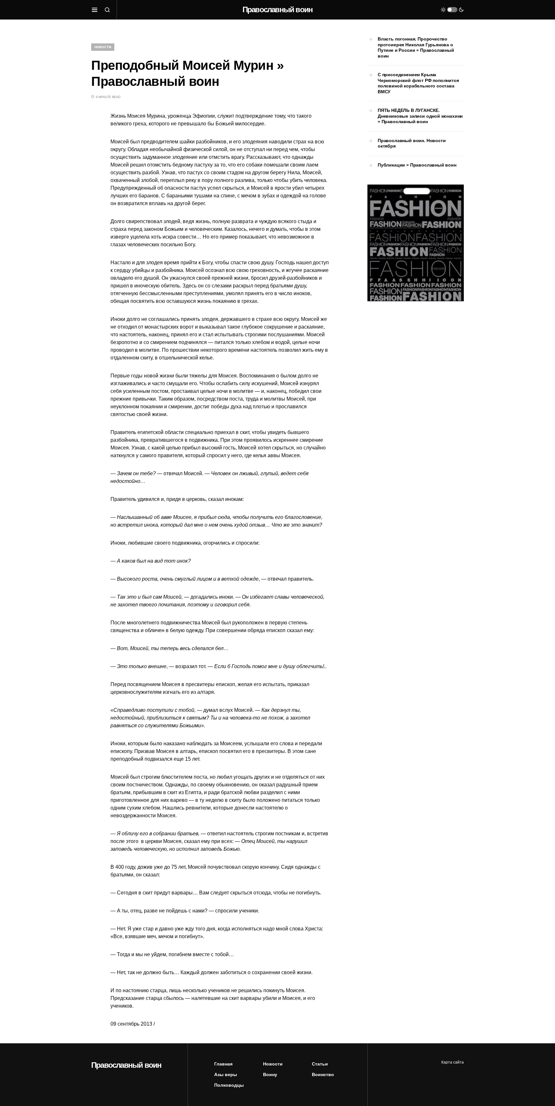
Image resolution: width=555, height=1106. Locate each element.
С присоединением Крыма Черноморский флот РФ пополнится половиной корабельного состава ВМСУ (418, 83)
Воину (270, 1074)
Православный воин (277, 9)
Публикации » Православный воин (417, 165)
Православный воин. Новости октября (411, 143)
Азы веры (225, 1074)
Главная (223, 1063)
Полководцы (229, 1085)
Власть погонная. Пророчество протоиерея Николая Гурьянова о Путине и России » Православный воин (416, 47)
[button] (94, 9)
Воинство (323, 1074)
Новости (102, 47)
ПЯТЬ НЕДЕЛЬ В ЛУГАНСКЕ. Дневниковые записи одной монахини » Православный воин (420, 116)
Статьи (320, 1063)
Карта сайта (452, 1062)
